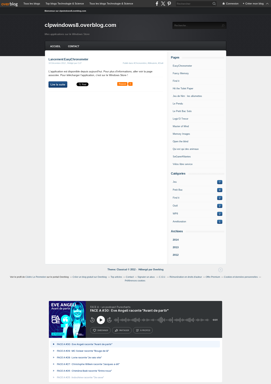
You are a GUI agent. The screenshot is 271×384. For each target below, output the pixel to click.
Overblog (158, 269)
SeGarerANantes (182, 156)
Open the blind (180, 141)
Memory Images (181, 133)
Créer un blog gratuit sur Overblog (90, 277)
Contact (73, 46)
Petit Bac (178, 189)
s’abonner (102, 330)
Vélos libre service (182, 164)
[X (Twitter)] (163, 3)
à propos (145, 330)
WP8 (175, 213)
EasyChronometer (182, 65)
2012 (176, 254)
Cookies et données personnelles (241, 277)
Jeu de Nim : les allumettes (187, 96)
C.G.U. (162, 277)
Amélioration (179, 221)
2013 (176, 247)
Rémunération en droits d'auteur (186, 277)
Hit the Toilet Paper (183, 88)
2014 (176, 239)
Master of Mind (181, 126)
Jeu (175, 181)
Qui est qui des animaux (186, 149)
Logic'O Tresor (180, 118)
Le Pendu (178, 103)
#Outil (160, 63)
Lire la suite (58, 84)
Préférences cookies (135, 280)
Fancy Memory (181, 73)
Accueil (55, 46)
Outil (175, 205)
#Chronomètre (140, 63)
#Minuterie (152, 63)
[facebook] (157, 3)
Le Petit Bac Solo (182, 111)
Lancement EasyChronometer (68, 59)
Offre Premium (213, 277)
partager (124, 330)
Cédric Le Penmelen (35, 277)
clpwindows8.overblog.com (80, 25)
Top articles (116, 277)
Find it (176, 81)
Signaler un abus (146, 277)
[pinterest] (169, 3)
